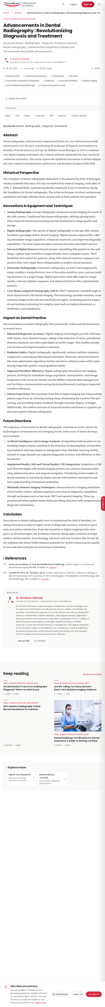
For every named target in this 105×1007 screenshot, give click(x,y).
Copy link (40, 115)
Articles (17, 13)
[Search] (63, 4)
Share (27, 115)
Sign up (88, 4)
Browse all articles (92, 674)
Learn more (40, 1002)
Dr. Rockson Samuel (20, 59)
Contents (11, 108)
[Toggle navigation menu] (99, 4)
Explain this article (18, 98)
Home (6, 13)
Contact (41, 640)
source (52, 567)
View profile (24, 640)
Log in (74, 4)
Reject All (78, 994)
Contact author (79, 115)
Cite (17, 115)
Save (7, 115)
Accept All (94, 994)
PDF (51, 115)
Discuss (62, 115)
